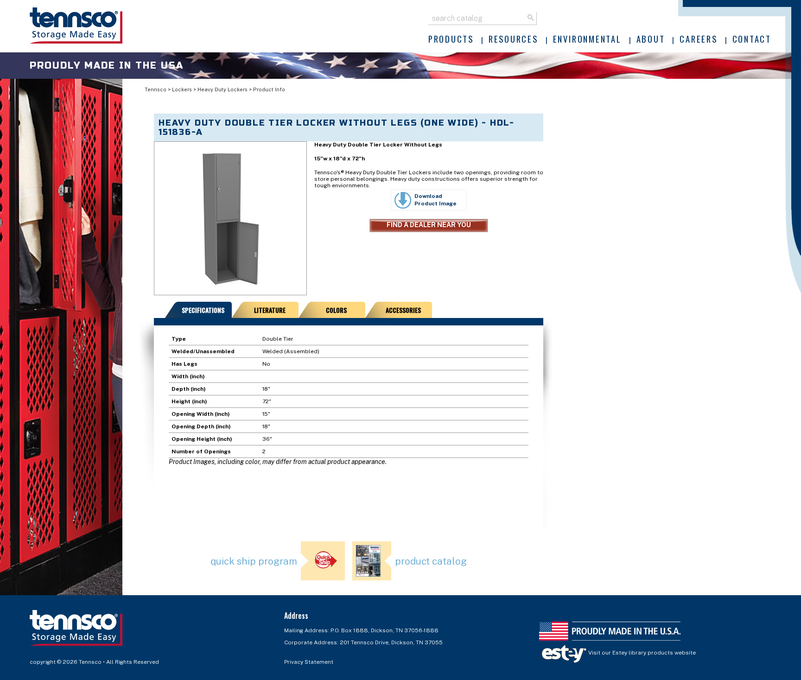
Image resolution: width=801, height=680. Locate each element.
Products (451, 38)
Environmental (587, 38)
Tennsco (155, 89)
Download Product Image (435, 200)
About (650, 38)
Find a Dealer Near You (429, 225)
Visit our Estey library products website (641, 652)
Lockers (182, 89)
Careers (698, 38)
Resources (513, 38)
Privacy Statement (308, 662)
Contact (751, 38)
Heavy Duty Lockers (222, 89)
